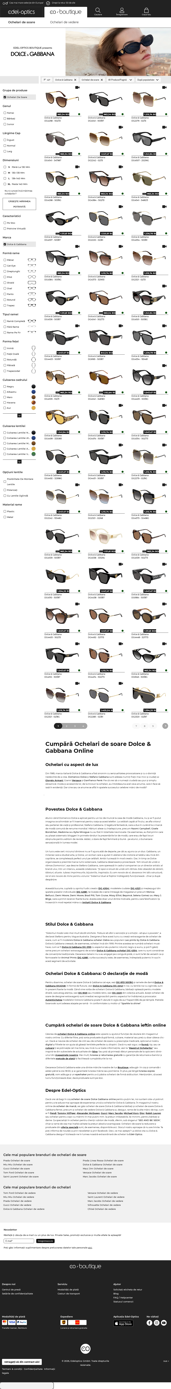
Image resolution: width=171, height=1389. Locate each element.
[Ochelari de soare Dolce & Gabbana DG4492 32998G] (62, 455)
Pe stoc (11, 222)
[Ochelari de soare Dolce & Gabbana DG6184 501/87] (149, 574)
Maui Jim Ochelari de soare (98, 1168)
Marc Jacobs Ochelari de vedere (105, 1201)
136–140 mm (17, 178)
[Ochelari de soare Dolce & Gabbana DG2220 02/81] (106, 217)
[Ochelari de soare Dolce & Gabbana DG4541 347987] (62, 137)
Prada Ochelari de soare (16, 1160)
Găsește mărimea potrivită (19, 204)
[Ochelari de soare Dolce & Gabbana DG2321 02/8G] (62, 694)
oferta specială (69, 1127)
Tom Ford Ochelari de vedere (19, 1193)
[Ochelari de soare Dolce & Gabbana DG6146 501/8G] (149, 654)
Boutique (123, 1067)
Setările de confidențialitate (17, 1293)
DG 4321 (135, 888)
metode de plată (65, 1058)
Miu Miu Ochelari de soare (18, 1164)
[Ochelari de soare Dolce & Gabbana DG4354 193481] (149, 336)
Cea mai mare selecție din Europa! (26, 3)
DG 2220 (117, 992)
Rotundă (12, 359)
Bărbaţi (11, 118)
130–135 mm (16, 172)
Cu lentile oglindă (17, 495)
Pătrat (10, 260)
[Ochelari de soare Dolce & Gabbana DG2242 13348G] (62, 495)
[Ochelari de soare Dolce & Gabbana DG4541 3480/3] (149, 177)
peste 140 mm (18, 184)
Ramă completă (16, 321)
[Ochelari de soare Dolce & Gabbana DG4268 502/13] (62, 98)
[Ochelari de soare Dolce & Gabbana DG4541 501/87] (106, 98)
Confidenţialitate (33, 1369)
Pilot (9, 277)
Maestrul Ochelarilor (141, 1048)
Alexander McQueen (88, 1113)
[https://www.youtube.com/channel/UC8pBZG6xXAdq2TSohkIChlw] (164, 1323)
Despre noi (8, 1284)
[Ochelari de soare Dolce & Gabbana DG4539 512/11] (62, 376)
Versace (76, 780)
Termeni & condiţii (12, 1369)
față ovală (13, 354)
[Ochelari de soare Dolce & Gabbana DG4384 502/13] (106, 177)
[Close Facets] (19, 80)
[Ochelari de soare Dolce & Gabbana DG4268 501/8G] (62, 177)
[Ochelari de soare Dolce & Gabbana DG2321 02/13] (149, 257)
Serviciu (62, 1284)
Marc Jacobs (115, 1113)
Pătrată (11, 365)
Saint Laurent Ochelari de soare (21, 1176)
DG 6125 (82, 992)
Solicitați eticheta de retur (127, 1289)
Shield (10, 282)
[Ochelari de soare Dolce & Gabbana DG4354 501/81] (149, 217)
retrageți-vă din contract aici (21, 1361)
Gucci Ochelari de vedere (17, 1205)
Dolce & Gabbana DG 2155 (76, 947)
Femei (10, 113)
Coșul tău (146, 14)
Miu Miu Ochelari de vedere (18, 1197)
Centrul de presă (11, 1289)
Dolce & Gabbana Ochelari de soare (102, 1164)
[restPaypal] (22, 1322)
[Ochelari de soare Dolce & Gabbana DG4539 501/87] (62, 535)
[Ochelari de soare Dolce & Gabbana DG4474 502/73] (106, 654)
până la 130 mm (19, 167)
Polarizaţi (12, 490)
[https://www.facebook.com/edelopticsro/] (149, 1323)
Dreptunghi (13, 271)
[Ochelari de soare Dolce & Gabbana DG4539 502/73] (149, 535)
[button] (21, 12)
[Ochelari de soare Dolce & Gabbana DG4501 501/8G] (149, 296)
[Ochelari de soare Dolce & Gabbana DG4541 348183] (106, 376)
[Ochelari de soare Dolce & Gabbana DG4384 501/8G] (62, 257)
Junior (10, 124)
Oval (9, 288)
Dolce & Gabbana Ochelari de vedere (23, 1209)
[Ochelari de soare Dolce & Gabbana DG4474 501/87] (106, 416)
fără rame (13, 326)
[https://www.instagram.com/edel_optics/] (156, 1323)
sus (165, 1361)
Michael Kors (131, 1113)
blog (95, 1051)
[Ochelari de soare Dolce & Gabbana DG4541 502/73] (106, 296)
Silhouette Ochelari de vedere (104, 1205)
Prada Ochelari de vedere (17, 1201)
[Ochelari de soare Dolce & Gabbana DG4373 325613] (106, 257)
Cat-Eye (11, 265)
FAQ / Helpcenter (123, 1297)
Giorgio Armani (54, 780)
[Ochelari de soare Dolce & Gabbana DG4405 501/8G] (149, 376)
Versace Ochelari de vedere (103, 1193)
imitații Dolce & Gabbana (96, 902)
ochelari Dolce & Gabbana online (76, 1034)
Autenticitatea (53, 999)
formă (144, 1044)
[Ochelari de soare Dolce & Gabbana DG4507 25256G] (149, 137)
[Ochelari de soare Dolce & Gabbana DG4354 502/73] (149, 416)
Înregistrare (122, 14)
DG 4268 (82, 892)
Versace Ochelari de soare (97, 1172)
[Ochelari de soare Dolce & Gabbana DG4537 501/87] (62, 217)
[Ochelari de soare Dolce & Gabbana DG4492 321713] (106, 614)
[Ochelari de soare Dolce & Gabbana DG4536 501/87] (62, 296)
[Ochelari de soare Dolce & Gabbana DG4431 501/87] (106, 455)
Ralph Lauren (153, 1113)
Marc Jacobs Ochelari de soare (100, 1176)
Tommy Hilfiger (66, 1113)
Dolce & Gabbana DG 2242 (108, 985)
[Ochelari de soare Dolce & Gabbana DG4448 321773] (149, 614)
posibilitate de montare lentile (20, 482)
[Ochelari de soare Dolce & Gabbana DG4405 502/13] (62, 614)
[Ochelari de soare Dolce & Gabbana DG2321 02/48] (106, 495)
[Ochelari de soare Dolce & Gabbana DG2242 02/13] (106, 137)
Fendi (53, 1113)
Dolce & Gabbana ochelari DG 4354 (117, 950)
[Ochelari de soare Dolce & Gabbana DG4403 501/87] (62, 336)
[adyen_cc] (4, 1322)
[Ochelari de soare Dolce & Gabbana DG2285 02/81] (106, 694)
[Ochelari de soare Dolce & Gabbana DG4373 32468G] (149, 495)
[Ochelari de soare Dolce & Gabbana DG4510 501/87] (62, 574)
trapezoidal (13, 371)
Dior (142, 1113)
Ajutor (117, 1284)
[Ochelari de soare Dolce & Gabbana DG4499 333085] (62, 416)
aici (90, 1247)
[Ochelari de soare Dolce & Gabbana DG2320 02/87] (149, 694)
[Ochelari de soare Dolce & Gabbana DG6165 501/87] (106, 336)
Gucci (104, 1113)
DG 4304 (104, 888)
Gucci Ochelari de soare (16, 1168)
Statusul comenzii (123, 1301)
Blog (116, 1293)
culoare (49, 1048)
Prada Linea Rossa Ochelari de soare (103, 1160)
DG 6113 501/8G (124, 982)
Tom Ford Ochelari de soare (18, 1172)
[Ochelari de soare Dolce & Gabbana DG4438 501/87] (106, 574)
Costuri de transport (69, 1293)
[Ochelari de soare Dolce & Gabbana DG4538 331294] (106, 535)
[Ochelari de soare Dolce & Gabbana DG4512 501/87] (62, 654)
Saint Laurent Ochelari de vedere (106, 1197)
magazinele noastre (66, 1055)
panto (10, 294)
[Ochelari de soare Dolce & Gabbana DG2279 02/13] (149, 98)
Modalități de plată (68, 1289)
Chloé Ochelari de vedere (102, 1209)
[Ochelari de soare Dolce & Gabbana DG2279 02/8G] (149, 455)
